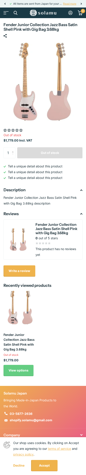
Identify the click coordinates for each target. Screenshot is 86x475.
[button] (5, 4)
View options (18, 370)
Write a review (19, 271)
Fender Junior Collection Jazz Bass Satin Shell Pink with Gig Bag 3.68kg (19, 342)
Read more (69, 3)
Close (15, 13)
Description (15, 190)
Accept (44, 465)
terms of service (59, 448)
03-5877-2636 (21, 414)
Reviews (11, 213)
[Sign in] (70, 13)
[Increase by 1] (14, 149)
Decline (18, 465)
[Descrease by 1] (14, 157)
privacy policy (23, 454)
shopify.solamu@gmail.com (31, 420)
